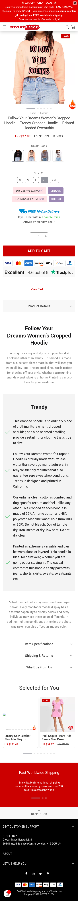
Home (33, 112)
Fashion (44, 112)
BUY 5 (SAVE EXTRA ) (29, 199)
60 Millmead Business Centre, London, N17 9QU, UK (32, 843)
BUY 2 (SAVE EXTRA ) (29, 190)
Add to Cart (39, 250)
